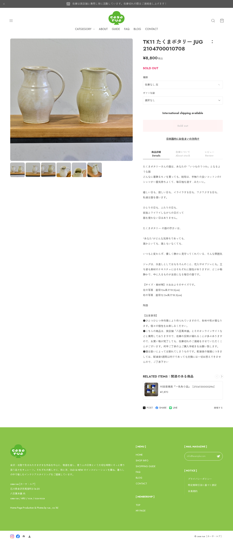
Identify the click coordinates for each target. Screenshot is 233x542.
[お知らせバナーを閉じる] (3, 3)
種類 (145, 77)
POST (150, 407)
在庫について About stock (183, 153)
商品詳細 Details (156, 153)
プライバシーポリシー (200, 479)
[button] (222, 376)
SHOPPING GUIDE (145, 466)
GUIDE (116, 29)
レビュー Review (209, 153)
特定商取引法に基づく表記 (202, 485)
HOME (139, 454)
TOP (138, 505)
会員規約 (193, 491)
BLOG (137, 29)
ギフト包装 (149, 93)
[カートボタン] (222, 20)
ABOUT (103, 29)
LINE (175, 407)
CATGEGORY (83, 29)
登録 (218, 456)
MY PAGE (140, 510)
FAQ (126, 29)
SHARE (162, 407)
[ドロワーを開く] (11, 20)
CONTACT (151, 29)
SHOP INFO (142, 460)
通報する (218, 407)
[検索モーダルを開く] (213, 20)
